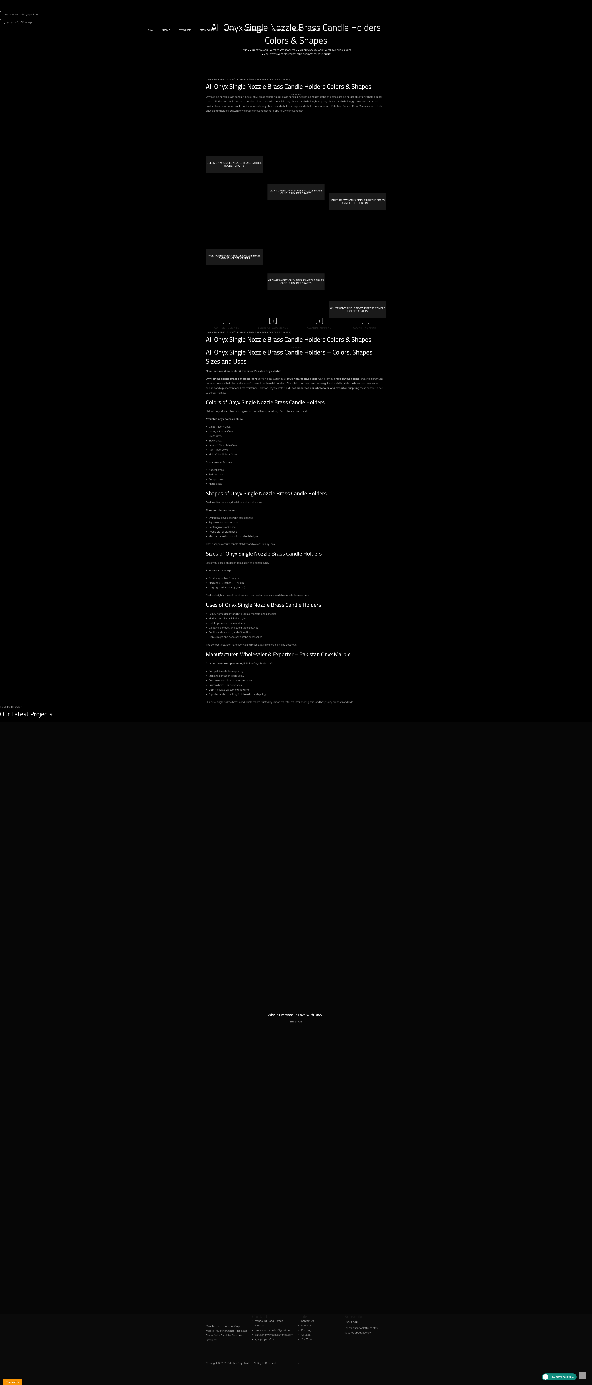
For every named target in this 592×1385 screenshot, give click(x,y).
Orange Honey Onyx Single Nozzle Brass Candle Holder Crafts (296, 281)
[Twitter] (4, 4)
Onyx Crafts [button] (185, 30)
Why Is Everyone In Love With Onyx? (296, 1015)
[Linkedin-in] (20, 4)
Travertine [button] (230, 30)
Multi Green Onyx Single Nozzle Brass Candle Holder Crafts (234, 256)
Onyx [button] (150, 30)
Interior (296, 1022)
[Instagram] (29, 4)
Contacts (261, 1316)
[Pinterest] (37, 4)
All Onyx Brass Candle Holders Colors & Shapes (325, 50)
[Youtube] (45, 4)
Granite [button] (297, 30)
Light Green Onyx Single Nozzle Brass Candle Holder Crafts (296, 191)
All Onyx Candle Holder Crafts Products (273, 50)
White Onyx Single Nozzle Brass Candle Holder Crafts (357, 309)
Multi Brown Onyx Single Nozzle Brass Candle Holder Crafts (358, 201)
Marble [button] (166, 30)
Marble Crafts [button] (207, 30)
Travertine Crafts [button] (253, 30)
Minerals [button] (314, 30)
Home (244, 50)
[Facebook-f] (12, 4)
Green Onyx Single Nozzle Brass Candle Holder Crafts (234, 164)
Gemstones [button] (278, 30)
